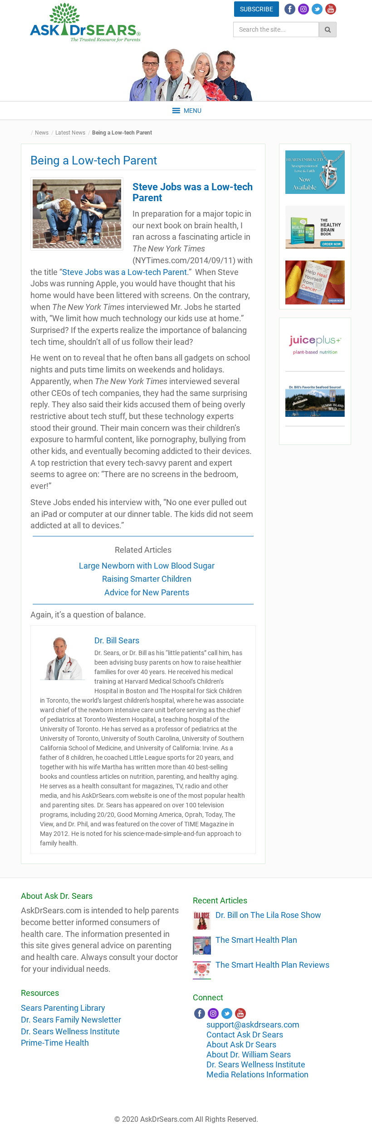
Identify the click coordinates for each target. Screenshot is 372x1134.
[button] (192, 110)
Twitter (317, 9)
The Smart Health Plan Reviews (272, 965)
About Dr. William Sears (248, 1054)
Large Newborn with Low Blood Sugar (147, 565)
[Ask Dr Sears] (85, 22)
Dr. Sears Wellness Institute (70, 1031)
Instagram (303, 9)
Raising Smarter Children (146, 579)
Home (27, 133)
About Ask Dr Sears (241, 1044)
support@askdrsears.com (252, 1024)
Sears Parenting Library (63, 1008)
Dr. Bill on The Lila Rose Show (268, 915)
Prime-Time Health (55, 1042)
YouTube (330, 9)
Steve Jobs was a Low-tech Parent (124, 272)
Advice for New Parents (146, 592)
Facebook (289, 9)
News (42, 133)
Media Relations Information (257, 1074)
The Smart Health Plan (256, 940)
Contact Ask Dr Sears (244, 1034)
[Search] (328, 29)
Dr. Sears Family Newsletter (71, 1019)
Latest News (70, 133)
